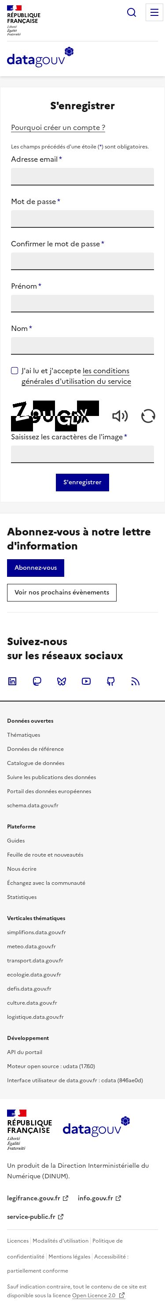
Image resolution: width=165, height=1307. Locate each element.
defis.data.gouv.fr (29, 989)
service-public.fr (31, 1217)
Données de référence (35, 749)
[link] (35, 568)
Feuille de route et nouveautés (45, 855)
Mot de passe (35, 201)
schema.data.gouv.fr (33, 805)
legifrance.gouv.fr (33, 1198)
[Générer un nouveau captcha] (148, 416)
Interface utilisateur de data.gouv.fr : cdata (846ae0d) (75, 1080)
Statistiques (22, 897)
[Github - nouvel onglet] (111, 681)
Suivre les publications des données (51, 777)
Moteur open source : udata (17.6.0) (51, 1066)
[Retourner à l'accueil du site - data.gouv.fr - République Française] (96, 1129)
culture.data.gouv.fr (32, 1003)
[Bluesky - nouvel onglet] (61, 681)
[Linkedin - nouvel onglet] (12, 681)
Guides (16, 841)
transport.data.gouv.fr (35, 961)
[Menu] (154, 12)
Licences (18, 1241)
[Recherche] (131, 12)
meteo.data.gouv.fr (31, 947)
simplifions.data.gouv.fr (36, 932)
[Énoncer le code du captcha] (120, 416)
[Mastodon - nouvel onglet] (37, 681)
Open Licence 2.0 (94, 1296)
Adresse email (36, 159)
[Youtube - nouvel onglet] (86, 681)
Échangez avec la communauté (46, 883)
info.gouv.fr (95, 1198)
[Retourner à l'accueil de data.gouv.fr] (40, 57)
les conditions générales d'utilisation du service (76, 375)
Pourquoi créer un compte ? (58, 127)
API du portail (24, 1052)
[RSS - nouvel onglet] (135, 681)
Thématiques (23, 735)
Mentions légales (69, 1257)
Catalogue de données (35, 763)
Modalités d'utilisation (60, 1241)
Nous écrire (22, 869)
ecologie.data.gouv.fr (34, 975)
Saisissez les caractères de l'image (69, 436)
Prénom (26, 286)
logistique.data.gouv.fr (35, 1017)
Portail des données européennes (49, 791)
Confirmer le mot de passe (57, 243)
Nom (21, 328)
